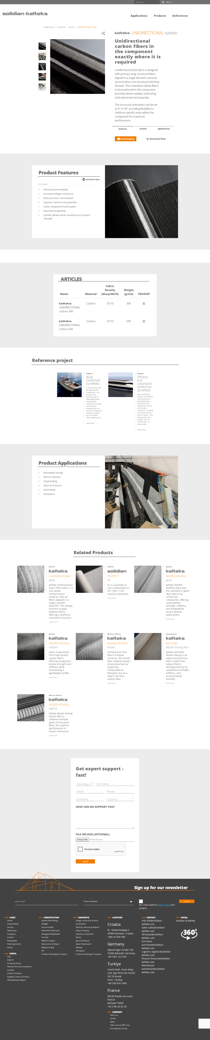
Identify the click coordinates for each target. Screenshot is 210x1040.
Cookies (10, 970)
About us (114, 1015)
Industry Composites (85, 934)
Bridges (45, 924)
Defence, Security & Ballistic (87, 927)
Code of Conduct (14, 973)
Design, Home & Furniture (87, 920)
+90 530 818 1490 (116, 983)
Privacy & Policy (14, 963)
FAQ (9, 956)
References (12, 930)
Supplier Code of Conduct (18, 976)
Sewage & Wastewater (51, 934)
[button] (194, 13)
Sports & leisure (82, 940)
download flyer (158, 138)
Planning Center (14, 944)
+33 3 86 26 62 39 (116, 1006)
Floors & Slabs (48, 927)
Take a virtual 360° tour (120, 1025)
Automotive (81, 924)
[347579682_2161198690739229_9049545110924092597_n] (42, 76)
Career (113, 1018)
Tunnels (45, 937)
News (112, 1022)
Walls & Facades (48, 940)
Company (11, 934)
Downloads (12, 940)
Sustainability (13, 924)
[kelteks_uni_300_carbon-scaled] (42, 46)
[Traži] (157, 2)
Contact (10, 937)
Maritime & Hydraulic (51, 930)
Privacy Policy (163, 904)
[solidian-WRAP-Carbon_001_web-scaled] (42, 66)
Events (10, 947)
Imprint (10, 960)
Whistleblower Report (16, 980)
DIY (43, 950)
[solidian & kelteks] (25, 13)
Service (10, 927)
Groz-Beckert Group (118, 1028)
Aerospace (80, 950)
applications (164, 128)
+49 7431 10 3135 (116, 956)
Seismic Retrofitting (50, 920)
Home (9, 920)
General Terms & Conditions (19, 966)
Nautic (78, 937)
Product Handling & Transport (54, 954)
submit (186, 901)
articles (143, 128)
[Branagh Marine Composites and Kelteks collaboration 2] (42, 56)
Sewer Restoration (84, 944)
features (122, 128)
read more (90, 423)
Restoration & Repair (50, 944)
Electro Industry (82, 930)
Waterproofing (48, 947)
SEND (85, 861)
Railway (79, 947)
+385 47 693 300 (116, 936)
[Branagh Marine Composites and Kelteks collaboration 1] (42, 87)
